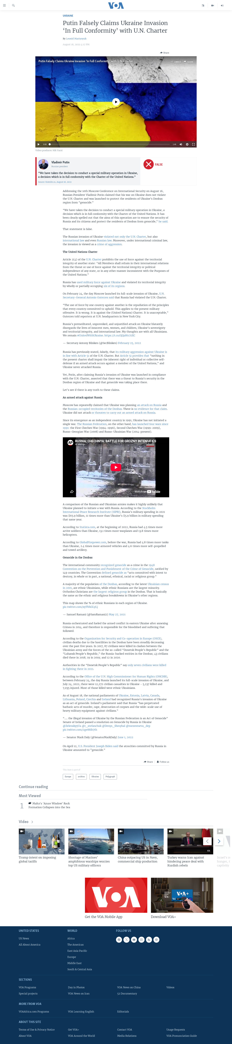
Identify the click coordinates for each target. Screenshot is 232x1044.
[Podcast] (156, 940)
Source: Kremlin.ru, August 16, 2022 (54, 182)
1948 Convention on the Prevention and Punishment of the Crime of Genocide (109, 566)
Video (23, 822)
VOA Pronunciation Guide (182, 1035)
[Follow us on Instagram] (141, 940)
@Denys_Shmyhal (113, 725)
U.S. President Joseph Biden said (98, 746)
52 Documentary (127, 993)
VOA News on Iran (78, 993)
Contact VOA (124, 1029)
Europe (71, 957)
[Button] (164, 53)
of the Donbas (108, 584)
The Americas (75, 944)
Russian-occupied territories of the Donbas (95, 408)
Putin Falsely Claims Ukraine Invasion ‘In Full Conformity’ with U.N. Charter (86, 61)
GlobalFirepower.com (93, 542)
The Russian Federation (92, 424)
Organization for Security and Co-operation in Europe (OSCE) (122, 638)
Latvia (145, 695)
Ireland (106, 699)
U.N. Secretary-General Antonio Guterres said (113, 295)
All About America (29, 944)
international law (73, 240)
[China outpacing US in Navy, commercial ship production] (141, 841)
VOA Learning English (81, 1011)
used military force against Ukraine (99, 282)
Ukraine (68, 16)
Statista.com (87, 527)
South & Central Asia (79, 969)
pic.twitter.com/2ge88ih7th (80, 729)
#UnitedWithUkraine (90, 335)
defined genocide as (114, 572)
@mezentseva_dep (138, 725)
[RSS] (149, 940)
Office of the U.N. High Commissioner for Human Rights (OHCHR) (125, 676)
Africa (71, 938)
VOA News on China (129, 987)
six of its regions (114, 286)
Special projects (28, 993)
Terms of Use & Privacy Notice (37, 1029)
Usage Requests (176, 1029)
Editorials (123, 1011)
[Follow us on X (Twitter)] (126, 940)
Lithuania (69, 699)
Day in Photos (76, 987)
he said (163, 221)
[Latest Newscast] (222, 5)
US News (24, 938)
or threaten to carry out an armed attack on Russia (123, 412)
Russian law (104, 240)
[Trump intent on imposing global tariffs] (42, 841)
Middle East (74, 963)
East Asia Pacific (77, 950)
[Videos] (212, 5)
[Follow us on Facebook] (119, 940)
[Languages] (203, 5)
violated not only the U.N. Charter (125, 236)
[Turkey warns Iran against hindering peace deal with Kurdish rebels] (190, 841)
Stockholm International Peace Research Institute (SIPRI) (109, 509)
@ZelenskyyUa (72, 725)
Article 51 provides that (134, 355)
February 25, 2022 (129, 343)
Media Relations (127, 1035)
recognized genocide (114, 565)
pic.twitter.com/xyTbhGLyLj (80, 606)
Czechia (91, 699)
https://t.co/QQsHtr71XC (119, 335)
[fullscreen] (193, 144)
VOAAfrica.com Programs (34, 1011)
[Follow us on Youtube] (134, 940)
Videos (170, 987)
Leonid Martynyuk (76, 38)
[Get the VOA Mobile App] (116, 895)
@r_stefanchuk (91, 725)
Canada (154, 695)
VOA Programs (27, 987)
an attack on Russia (149, 405)
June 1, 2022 (125, 737)
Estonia (134, 695)
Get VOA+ (73, 1029)
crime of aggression (109, 244)
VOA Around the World (81, 1035)
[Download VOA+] (182, 895)
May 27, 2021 (117, 614)
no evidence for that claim (150, 408)
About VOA (25, 1035)
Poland (80, 699)
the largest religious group (110, 591)
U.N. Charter (93, 259)
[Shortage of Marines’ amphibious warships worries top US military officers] (91, 841)
